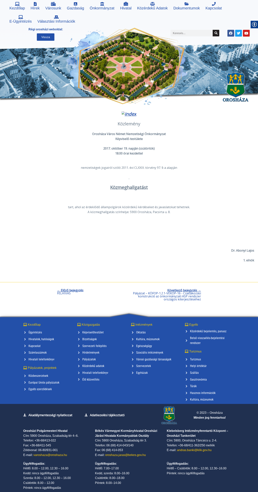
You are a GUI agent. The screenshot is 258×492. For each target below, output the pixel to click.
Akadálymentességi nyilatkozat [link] (50, 415)
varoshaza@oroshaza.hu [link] (50, 455)
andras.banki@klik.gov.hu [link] (194, 450)
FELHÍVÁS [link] (70, 292)
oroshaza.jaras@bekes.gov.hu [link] (125, 455)
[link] (17, 6)
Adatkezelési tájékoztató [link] (107, 415)
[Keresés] (216, 33)
